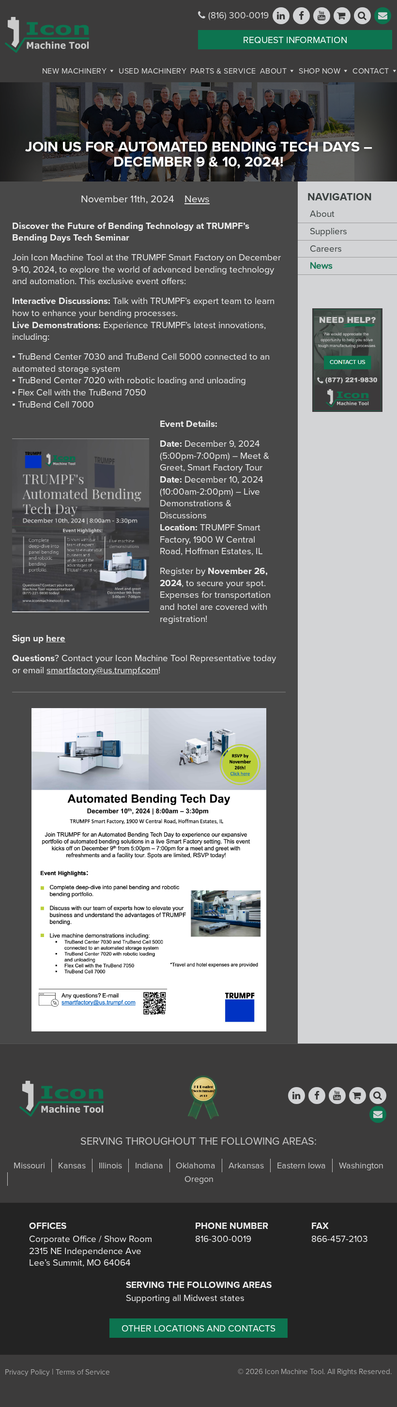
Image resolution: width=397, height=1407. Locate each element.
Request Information (295, 40)
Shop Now (319, 71)
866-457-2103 (339, 1239)
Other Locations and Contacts (198, 1328)
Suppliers (328, 231)
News (321, 265)
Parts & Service (223, 71)
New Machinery (74, 71)
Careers (326, 248)
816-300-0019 (223, 1239)
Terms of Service (83, 1372)
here (55, 638)
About (273, 71)
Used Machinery (152, 71)
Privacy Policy (27, 1372)
